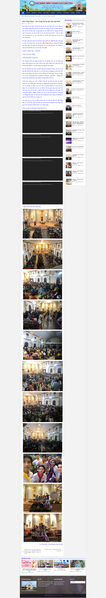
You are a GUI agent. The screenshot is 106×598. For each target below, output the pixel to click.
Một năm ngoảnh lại (76, 31)
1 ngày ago (75, 26)
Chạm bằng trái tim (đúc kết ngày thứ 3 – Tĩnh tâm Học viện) (77, 114)
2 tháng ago (75, 181)
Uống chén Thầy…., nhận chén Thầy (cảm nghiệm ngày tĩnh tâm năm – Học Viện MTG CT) (78, 122)
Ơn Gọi (39, 12)
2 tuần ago (75, 50)
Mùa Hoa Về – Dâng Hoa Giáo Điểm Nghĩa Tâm (77, 569)
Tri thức (78, 12)
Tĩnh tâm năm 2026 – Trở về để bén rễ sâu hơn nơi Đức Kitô (78, 73)
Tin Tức (27, 12)
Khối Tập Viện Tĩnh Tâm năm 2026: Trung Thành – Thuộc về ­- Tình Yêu (78, 24)
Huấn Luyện (45, 12)
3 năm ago (25, 23)
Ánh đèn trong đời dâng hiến (77, 146)
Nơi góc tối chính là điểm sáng (78, 88)
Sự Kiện (72, 12)
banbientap (31, 23)
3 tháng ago (25, 572)
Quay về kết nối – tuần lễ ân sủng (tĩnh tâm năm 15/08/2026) (77, 40)
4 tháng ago (74, 571)
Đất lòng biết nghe (75, 97)
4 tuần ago (75, 125)
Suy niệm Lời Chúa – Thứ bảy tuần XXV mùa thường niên (53, 550)
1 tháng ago (75, 132)
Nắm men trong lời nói (76, 105)
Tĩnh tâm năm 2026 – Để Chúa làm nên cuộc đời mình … (78, 81)
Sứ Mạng (52, 12)
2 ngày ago (75, 32)
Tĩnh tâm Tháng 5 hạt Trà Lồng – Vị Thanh (45, 569)
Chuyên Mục (66, 12)
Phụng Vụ (59, 12)
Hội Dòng (34, 12)
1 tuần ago (75, 43)
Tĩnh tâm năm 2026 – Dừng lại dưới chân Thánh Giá (78, 48)
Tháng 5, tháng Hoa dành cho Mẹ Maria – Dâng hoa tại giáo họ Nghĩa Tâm (29, 570)
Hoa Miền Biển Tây (61, 568)
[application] (42, 121)
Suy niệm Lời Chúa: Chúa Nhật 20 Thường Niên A (78, 65)
